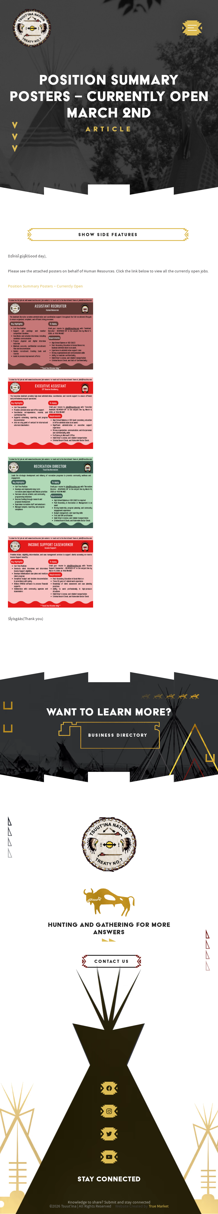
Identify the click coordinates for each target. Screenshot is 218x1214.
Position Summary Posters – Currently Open (45, 286)
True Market (159, 1206)
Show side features (108, 234)
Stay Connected (109, 1179)
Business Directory (118, 735)
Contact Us (111, 961)
